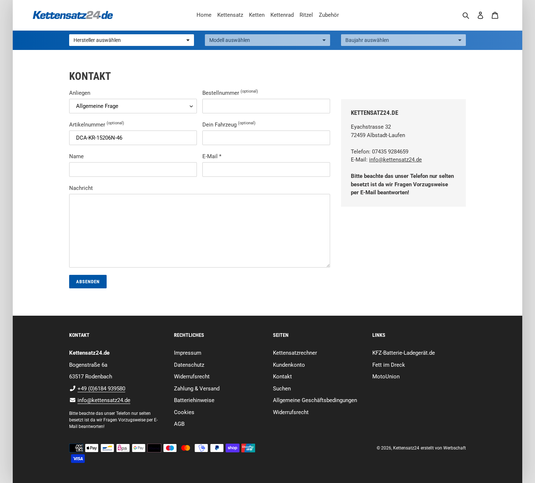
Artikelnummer (96, 124)
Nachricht (81, 188)
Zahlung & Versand (196, 388)
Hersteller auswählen (97, 40)
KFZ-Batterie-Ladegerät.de (403, 353)
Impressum (187, 353)
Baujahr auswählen (367, 40)
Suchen (282, 388)
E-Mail (211, 156)
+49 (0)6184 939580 (101, 388)
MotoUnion (386, 376)
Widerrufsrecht (192, 376)
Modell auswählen (229, 40)
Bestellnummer (230, 92)
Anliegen (79, 93)
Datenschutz (189, 365)
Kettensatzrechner (295, 353)
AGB (179, 424)
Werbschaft (454, 448)
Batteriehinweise (194, 400)
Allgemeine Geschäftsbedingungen (315, 400)
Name (76, 156)
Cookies (184, 412)
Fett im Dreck (388, 365)
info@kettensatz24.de (395, 159)
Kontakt (282, 376)
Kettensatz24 (406, 448)
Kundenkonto (289, 365)
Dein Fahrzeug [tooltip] (228, 124)
